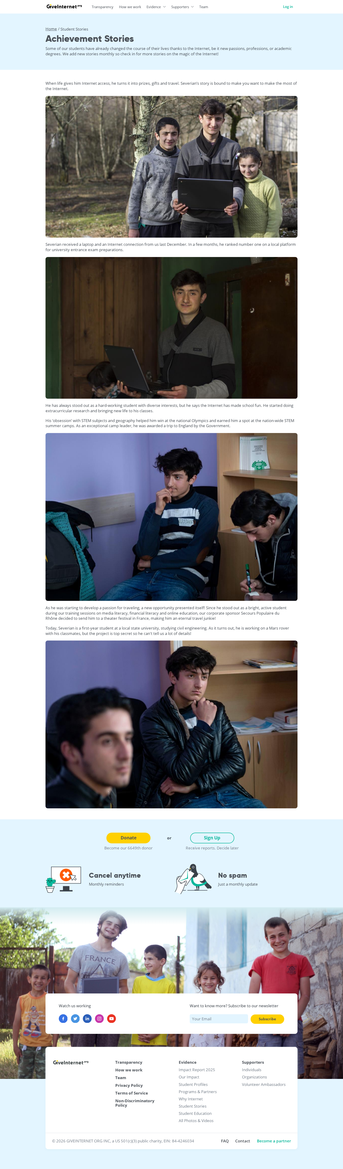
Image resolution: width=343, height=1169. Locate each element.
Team (120, 1078)
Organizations (254, 1077)
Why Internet (191, 1099)
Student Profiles (193, 1084)
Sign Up (212, 838)
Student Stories (192, 1106)
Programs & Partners (198, 1091)
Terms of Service (131, 1093)
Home (51, 29)
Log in (288, 6)
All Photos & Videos (196, 1120)
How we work (129, 1070)
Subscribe (267, 1019)
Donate (128, 838)
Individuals (251, 1069)
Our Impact (189, 1077)
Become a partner (274, 1141)
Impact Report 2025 (197, 1069)
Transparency (128, 1062)
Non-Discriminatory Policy (134, 1103)
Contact (242, 1141)
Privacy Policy (129, 1085)
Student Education (195, 1113)
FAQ (225, 1141)
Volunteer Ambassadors (264, 1084)
